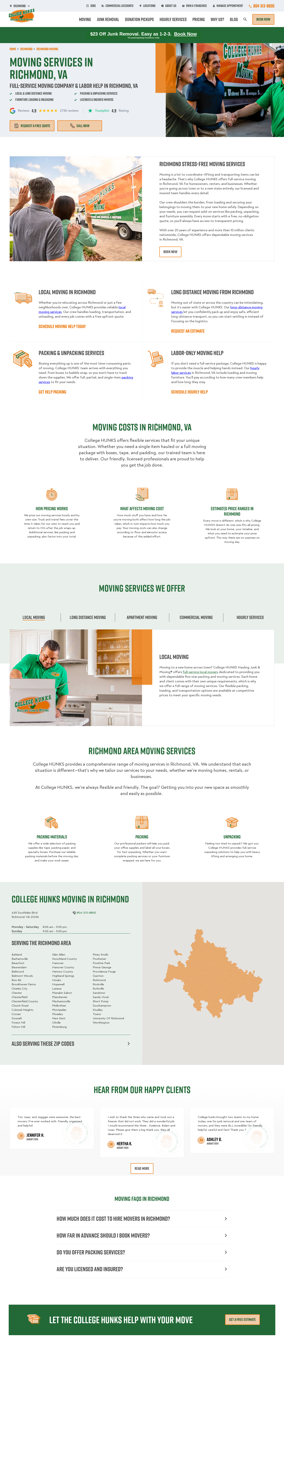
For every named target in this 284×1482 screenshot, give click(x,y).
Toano (97, 1014)
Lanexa (56, 989)
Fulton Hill (18, 1027)
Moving (85, 19)
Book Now (263, 19)
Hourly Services (173, 19)
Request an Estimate (188, 331)
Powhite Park (101, 963)
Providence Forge (104, 972)
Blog (234, 19)
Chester (17, 993)
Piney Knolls (100, 955)
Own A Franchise (196, 6)
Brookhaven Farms (24, 984)
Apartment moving (142, 617)
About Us (170, 6)
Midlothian (59, 1006)
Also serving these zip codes (43, 1043)
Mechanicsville (61, 1001)
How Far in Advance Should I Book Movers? (103, 1235)
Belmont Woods (22, 976)
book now (170, 251)
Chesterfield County (25, 1001)
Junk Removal (108, 19)
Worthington (101, 1023)
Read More (142, 1168)
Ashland (17, 955)
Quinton (98, 976)
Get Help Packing (52, 392)
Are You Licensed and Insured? (90, 1269)
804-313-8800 (263, 6)
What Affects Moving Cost (142, 508)
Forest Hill (18, 1023)
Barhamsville (20, 959)
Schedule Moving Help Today (62, 326)
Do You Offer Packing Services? (91, 1252)
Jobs (93, 6)
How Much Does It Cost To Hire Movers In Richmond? (113, 1218)
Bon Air (16, 980)
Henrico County (62, 972)
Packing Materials (52, 836)
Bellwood (18, 972)
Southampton (102, 1006)
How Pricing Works (52, 508)
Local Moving (34, 617)
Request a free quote (35, 125)
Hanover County (63, 967)
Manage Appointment (230, 6)
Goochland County (64, 959)
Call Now (83, 125)
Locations (149, 6)
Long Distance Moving (88, 617)
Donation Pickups (139, 19)
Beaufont (18, 963)
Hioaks (56, 980)
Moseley (57, 1014)
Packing (141, 836)
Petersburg (59, 1027)
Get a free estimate (242, 1319)
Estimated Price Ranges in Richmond (232, 511)
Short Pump (101, 1001)
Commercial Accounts (119, 6)
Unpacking (232, 836)
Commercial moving (196, 617)
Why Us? (217, 19)
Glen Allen (58, 955)
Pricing (198, 19)
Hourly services (250, 617)
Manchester (59, 997)
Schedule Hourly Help (189, 392)
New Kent (58, 1018)
